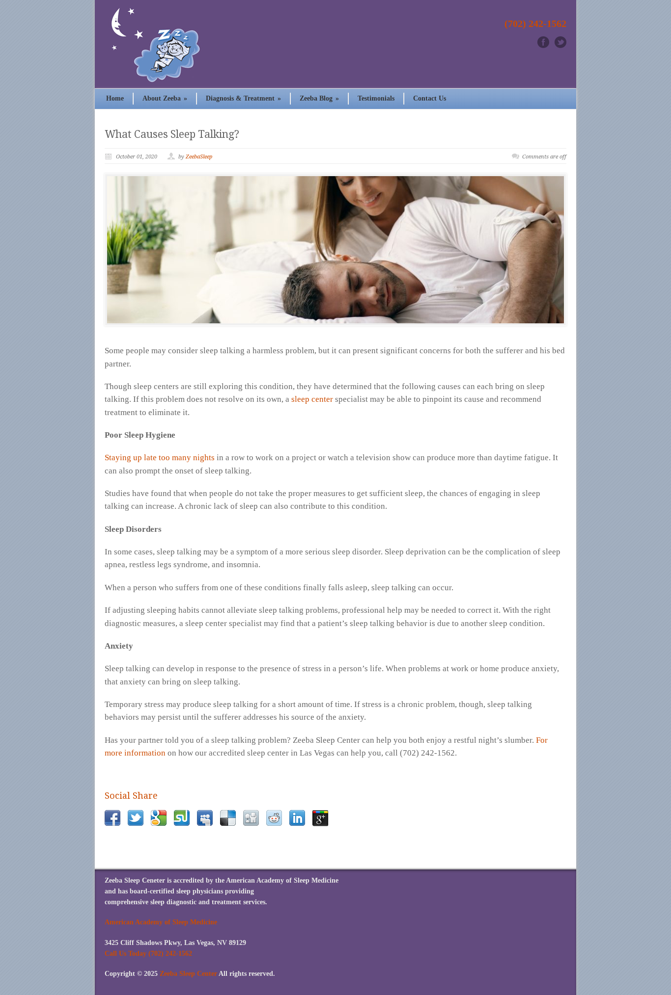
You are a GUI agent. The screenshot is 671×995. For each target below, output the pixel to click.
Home (115, 98)
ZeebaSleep (199, 157)
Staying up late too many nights (160, 457)
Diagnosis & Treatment (243, 98)
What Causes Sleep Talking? (172, 134)
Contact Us (429, 98)
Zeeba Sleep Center (188, 973)
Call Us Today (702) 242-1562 (148, 953)
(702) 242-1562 (535, 23)
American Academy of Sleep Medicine (161, 922)
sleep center (312, 399)
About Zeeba (164, 98)
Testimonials (376, 98)
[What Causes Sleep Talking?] (335, 249)
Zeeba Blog (319, 98)
